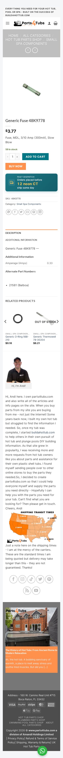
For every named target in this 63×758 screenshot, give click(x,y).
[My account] (49, 23)
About (50, 722)
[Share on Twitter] (21, 212)
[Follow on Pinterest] (49, 579)
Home (14, 36)
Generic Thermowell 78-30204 (44, 338)
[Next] (57, 328)
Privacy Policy (16, 738)
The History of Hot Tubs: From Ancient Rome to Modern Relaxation (31, 652)
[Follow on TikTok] (31, 579)
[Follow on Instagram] (22, 579)
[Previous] (6, 328)
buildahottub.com (43, 432)
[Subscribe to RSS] (27, 591)
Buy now (16, 166)
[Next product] (28, 50)
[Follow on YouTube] (36, 591)
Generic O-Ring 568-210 (17, 338)
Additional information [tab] (21, 240)
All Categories (37, 36)
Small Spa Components (37, 42)
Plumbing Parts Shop (31, 720)
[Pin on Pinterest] (34, 212)
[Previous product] (35, 50)
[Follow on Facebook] (13, 579)
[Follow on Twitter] (40, 579)
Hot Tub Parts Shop (24, 40)
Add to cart (35, 156)
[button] (7, 23)
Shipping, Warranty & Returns (33, 742)
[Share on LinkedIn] (40, 212)
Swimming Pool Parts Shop (26, 722)
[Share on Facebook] (15, 212)
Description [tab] (13, 233)
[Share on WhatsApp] (9, 212)
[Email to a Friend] (27, 212)
